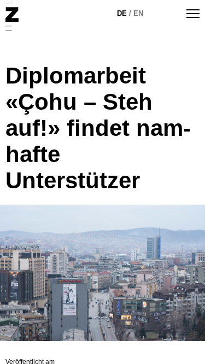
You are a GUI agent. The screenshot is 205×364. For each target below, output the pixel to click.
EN (138, 13)
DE (122, 13)
